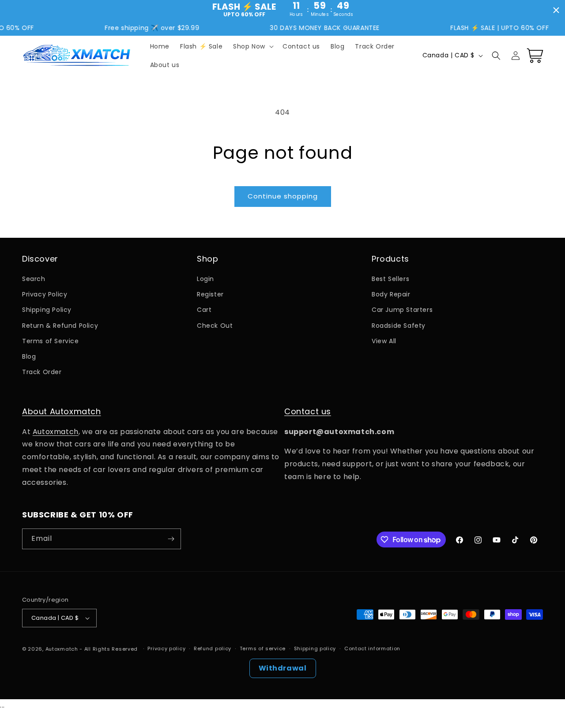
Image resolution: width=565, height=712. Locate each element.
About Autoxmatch (61, 411)
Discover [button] (40, 259)
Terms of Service (50, 341)
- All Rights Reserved (109, 648)
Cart (204, 309)
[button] (252, 46)
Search (33, 278)
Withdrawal (283, 668)
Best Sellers (390, 278)
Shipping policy (315, 648)
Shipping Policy (47, 309)
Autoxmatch (56, 432)
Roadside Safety (399, 325)
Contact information (372, 648)
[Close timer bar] (556, 10)
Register (210, 294)
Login (205, 278)
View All (384, 341)
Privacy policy (166, 648)
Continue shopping (283, 196)
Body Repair (391, 294)
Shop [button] (207, 259)
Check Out (215, 325)
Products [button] (390, 259)
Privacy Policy (44, 294)
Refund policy (212, 648)
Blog (29, 356)
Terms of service (263, 648)
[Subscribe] (171, 538)
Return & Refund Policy (60, 325)
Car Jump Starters (402, 309)
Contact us (307, 411)
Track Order (42, 371)
